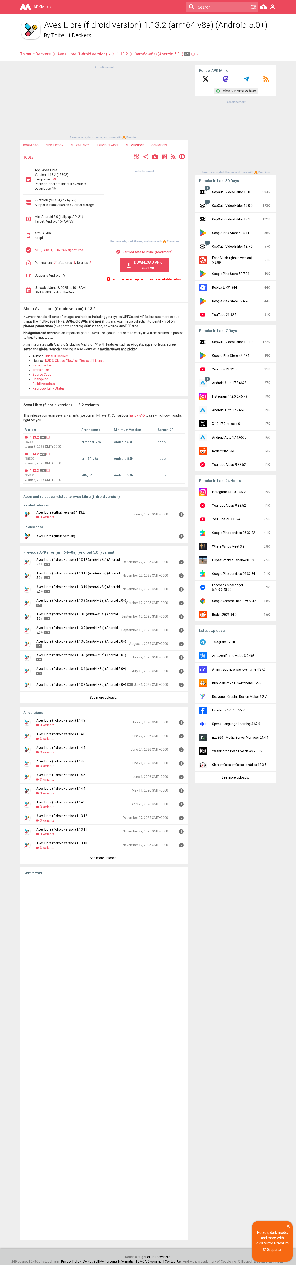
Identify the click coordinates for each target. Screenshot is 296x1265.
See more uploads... (104, 697)
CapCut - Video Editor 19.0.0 (232, 205)
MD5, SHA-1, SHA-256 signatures (59, 250)
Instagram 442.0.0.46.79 (229, 396)
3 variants (47, 517)
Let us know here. (158, 1257)
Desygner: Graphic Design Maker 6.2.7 (239, 696)
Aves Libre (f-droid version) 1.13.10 (61, 843)
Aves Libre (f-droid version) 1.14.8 (60, 734)
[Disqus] (104, 1057)
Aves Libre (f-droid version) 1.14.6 (60, 761)
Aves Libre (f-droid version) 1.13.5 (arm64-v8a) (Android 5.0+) (81, 655)
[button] (136, 157)
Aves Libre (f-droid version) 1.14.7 (60, 748)
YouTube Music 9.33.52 (229, 464)
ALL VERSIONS (135, 145)
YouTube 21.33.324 (226, 519)
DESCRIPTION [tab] (54, 145)
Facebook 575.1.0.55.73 (229, 710)
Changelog (40, 379)
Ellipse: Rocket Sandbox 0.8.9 (233, 560)
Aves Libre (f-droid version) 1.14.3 (60, 802)
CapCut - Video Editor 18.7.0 (232, 246)
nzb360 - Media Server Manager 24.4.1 (240, 737)
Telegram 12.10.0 (224, 642)
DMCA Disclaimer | (151, 1261)
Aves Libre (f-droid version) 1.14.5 (60, 775)
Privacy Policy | (72, 1261)
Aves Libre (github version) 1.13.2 (60, 512)
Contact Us (173, 1261)
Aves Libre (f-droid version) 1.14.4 (60, 788)
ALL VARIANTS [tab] (80, 145)
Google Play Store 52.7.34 (230, 274)
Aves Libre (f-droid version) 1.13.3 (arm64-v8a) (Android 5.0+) (81, 684)
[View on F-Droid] (164, 157)
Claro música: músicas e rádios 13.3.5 (239, 765)
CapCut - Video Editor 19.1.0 (232, 219)
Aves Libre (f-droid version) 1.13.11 (61, 829)
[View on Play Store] (155, 157)
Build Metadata (44, 384)
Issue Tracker (42, 365)
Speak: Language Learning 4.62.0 (236, 724)
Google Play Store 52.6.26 (230, 301)
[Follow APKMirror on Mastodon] (225, 80)
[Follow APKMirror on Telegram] (246, 80)
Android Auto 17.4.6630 (229, 437)
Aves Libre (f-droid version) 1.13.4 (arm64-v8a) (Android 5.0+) (81, 669)
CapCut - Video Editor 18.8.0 (232, 192)
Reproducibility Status (49, 388)
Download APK (148, 265)
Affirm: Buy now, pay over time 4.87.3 (239, 669)
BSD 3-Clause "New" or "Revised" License (75, 361)
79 (54, 179)
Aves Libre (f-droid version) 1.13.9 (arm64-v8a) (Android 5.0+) (81, 600)
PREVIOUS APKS (107, 145)
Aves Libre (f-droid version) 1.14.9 (60, 720)
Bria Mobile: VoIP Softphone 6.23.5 (237, 683)
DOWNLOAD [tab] (31, 145)
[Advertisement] (104, 102)
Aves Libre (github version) (55, 536)
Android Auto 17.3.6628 (229, 383)
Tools (28, 157)
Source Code (42, 374)
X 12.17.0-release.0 (226, 424)
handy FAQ (137, 415)
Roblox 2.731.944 (224, 287)
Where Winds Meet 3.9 (228, 546)
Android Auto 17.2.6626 (229, 410)
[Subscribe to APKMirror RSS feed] (266, 80)
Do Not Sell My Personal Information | (110, 1261)
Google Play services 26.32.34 (233, 574)
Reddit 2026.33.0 (224, 451)
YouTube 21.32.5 (224, 315)
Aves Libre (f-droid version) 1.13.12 (61, 816)
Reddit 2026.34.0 (224, 614)
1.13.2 (122, 54)
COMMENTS (159, 145)
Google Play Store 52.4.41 (230, 233)
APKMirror (43, 6)
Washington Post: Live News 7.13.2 (237, 751)
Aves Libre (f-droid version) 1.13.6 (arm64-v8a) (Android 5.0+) (81, 641)
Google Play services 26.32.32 (233, 533)
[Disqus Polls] (104, 937)
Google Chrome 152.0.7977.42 (234, 601)
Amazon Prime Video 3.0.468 (233, 656)
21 (56, 263)
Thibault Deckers (71, 35)
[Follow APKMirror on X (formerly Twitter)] (205, 80)
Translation (41, 370)
